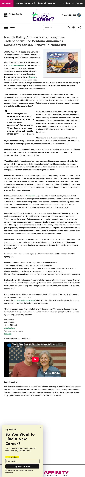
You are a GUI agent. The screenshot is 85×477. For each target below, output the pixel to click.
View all (80, 3)
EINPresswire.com (16, 65)
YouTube (7, 334)
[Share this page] (79, 27)
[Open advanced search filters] (73, 27)
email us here (9, 328)
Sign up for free (22, 466)
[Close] (40, 427)
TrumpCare (31, 196)
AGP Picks (6, 3)
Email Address (12, 457)
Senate (32, 77)
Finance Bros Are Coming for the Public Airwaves (32, 3)
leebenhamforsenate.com (24, 300)
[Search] (68, 27)
